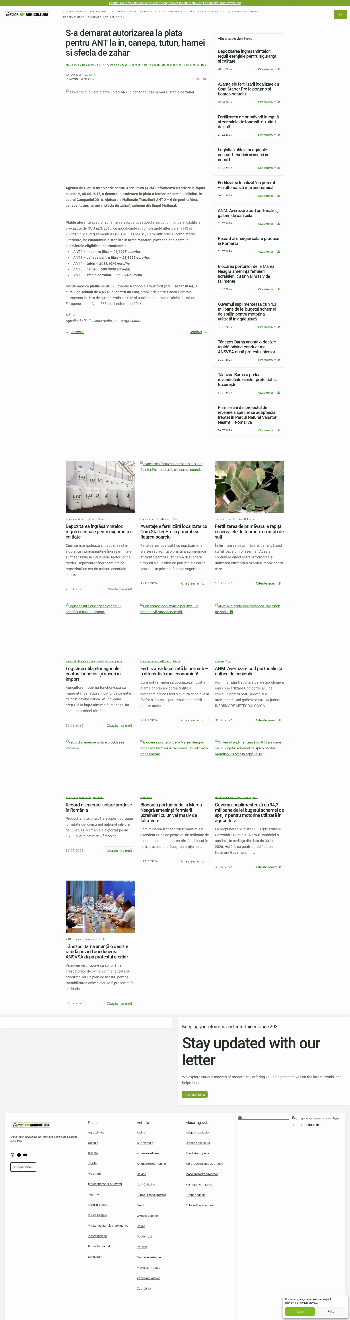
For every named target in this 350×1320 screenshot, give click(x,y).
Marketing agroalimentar (202, 1174)
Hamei (86, 64)
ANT (68, 64)
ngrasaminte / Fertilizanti (105, 1184)
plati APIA (102, 64)
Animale (143, 1122)
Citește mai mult (269, 69)
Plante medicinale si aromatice (108, 1225)
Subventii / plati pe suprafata (147, 64)
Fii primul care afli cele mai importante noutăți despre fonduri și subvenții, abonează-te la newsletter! (175, 3)
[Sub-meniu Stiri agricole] (123, 17)
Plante (102, 519)
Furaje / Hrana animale (151, 1195)
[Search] (340, 14)
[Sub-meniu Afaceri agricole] (114, 11)
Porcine (142, 1247)
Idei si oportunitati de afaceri (204, 1163)
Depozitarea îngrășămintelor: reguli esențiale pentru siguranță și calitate (99, 531)
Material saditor (98, 1204)
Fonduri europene (197, 1153)
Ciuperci (93, 1153)
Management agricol (199, 1184)
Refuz (331, 1311)
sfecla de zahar (119, 64)
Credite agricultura (198, 1143)
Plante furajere (97, 1215)
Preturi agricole (195, 1195)
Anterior (77, 331)
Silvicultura (95, 1256)
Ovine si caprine (147, 1215)
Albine (141, 1132)
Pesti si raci (144, 1236)
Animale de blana (148, 1153)
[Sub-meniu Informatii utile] (85, 17)
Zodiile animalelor (148, 1278)
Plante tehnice (97, 1236)
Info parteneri (23, 1167)
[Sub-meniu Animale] (87, 11)
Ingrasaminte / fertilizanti (81, 519)
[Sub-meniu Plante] (73, 11)
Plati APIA (89, 74)
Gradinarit (94, 1173)
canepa (76, 64)
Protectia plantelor (100, 1246)
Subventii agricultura (199, 1205)
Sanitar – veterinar (149, 1257)
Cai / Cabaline (146, 1184)
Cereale (93, 1143)
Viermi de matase (148, 1267)
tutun (202, 64)
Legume (93, 1194)
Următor (196, 331)
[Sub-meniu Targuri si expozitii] (194, 11)
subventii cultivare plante (182, 64)
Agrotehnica (96, 1132)
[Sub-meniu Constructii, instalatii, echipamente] (247, 11)
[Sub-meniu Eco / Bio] (164, 11)
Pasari (141, 1226)
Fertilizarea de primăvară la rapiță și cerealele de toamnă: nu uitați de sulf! (249, 531)
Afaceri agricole (197, 1122)
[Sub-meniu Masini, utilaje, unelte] (148, 11)
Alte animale (145, 1143)
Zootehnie (144, 1288)
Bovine (141, 1174)
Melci (140, 1205)
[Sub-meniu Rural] (258, 11)
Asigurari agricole (197, 1132)
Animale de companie (151, 1163)
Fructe (92, 1163)
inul (93, 64)
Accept (300, 1311)
